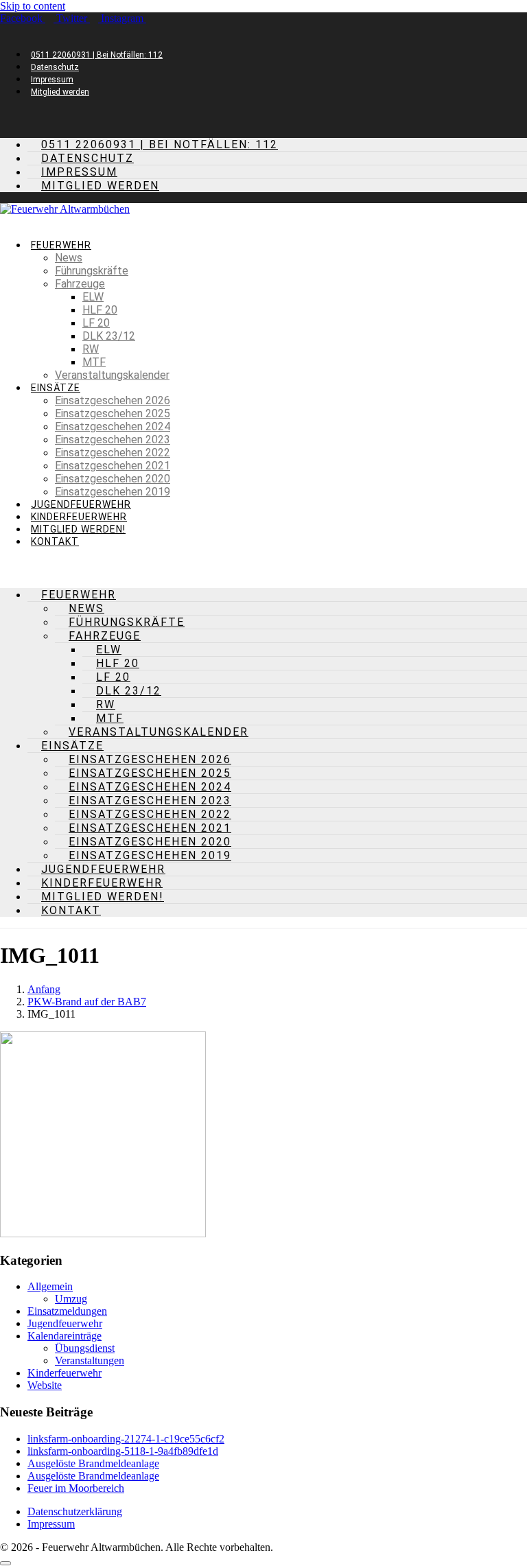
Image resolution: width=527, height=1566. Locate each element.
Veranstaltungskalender (112, 375)
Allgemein (50, 1286)
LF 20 (96, 322)
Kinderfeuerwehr (79, 516)
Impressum (52, 79)
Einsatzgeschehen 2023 (112, 439)
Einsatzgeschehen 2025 (112, 413)
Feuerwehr (61, 244)
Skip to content (32, 6)
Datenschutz (55, 67)
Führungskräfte (91, 270)
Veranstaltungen (89, 1360)
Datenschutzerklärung (74, 1511)
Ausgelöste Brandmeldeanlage (93, 1463)
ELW (93, 296)
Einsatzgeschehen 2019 (112, 491)
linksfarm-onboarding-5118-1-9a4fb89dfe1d (122, 1451)
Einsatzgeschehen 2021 (112, 465)
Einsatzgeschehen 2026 (112, 400)
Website (44, 1385)
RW (90, 348)
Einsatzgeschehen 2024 (112, 426)
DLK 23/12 (108, 335)
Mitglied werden (60, 92)
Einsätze (55, 387)
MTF (94, 362)
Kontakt (55, 541)
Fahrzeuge (80, 283)
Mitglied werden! (78, 529)
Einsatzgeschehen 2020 (112, 478)
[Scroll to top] (5, 1563)
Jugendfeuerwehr (81, 504)
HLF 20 (99, 309)
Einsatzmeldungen (67, 1311)
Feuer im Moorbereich (75, 1488)
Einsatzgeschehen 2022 (112, 452)
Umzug (71, 1299)
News (68, 257)
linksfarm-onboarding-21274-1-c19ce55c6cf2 (125, 1439)
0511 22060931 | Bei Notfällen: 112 (97, 55)
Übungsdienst (85, 1348)
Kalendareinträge (64, 1336)
